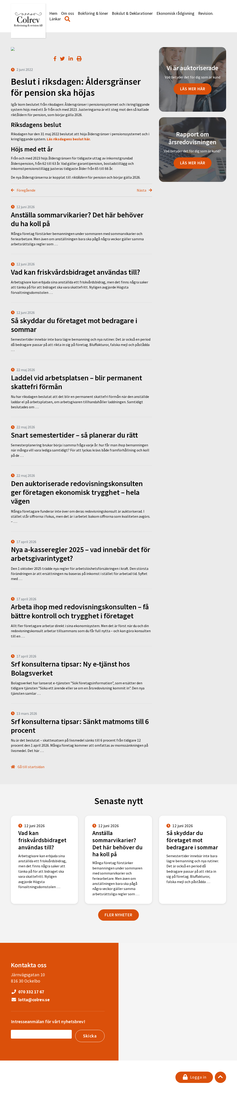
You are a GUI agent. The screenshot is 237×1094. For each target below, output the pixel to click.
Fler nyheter (118, 914)
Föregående (25, 190)
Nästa (142, 190)
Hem (53, 13)
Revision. (205, 13)
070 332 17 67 (30, 992)
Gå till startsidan (30, 766)
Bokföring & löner (93, 13)
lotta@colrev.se (33, 999)
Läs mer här (192, 88)
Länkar (55, 18)
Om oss (67, 13)
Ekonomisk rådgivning (175, 13)
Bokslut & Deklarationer (132, 13)
